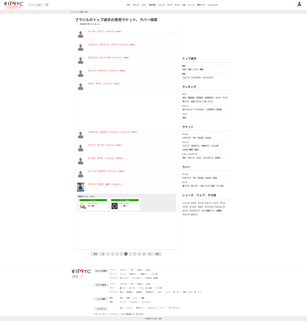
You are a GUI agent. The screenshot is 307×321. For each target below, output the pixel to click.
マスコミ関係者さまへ (128, 314)
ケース (222, 203)
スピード (191, 157)
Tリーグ (162, 308)
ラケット (136, 5)
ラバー (144, 5)
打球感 (217, 157)
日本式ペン (195, 146)
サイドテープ (194, 210)
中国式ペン (205, 146)
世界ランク (201, 5)
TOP (128, 5)
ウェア (169, 5)
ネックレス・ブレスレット (215, 207)
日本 (184, 69)
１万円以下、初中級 (213, 109)
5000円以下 (209, 97)
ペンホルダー (196, 77)
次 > (150, 253)
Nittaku (201, 137)
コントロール (208, 157)
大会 (183, 5)
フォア (218, 97)
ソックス (192, 207)
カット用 (215, 146)
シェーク (186, 77)
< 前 (102, 253)
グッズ (177, 5)
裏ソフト (186, 186)
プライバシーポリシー (101, 314)
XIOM (215, 178)
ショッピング (213, 5)
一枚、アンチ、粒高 (207, 186)
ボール (185, 210)
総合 (184, 97)
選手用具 (152, 5)
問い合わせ (140, 314)
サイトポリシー (115, 314)
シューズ (161, 5)
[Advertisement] (95, 111)
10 (144, 253)
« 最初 (94, 253)
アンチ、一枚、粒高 (145, 288)
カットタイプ (208, 77)
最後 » (158, 253)
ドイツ (195, 69)
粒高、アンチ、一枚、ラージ (202, 101)
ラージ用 (219, 186)
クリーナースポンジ (190, 214)
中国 (189, 69)
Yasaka (208, 137)
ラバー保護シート (208, 210)
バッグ (185, 207)
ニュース (191, 5)
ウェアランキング (174, 308)
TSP (194, 137)
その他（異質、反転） (191, 149)
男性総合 (191, 97)
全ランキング (188, 109)
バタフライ (187, 137)
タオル (200, 207)
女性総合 (199, 97)
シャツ (215, 203)
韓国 (201, 69)
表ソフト (186, 101)
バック (224, 97)
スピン (198, 157)
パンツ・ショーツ (204, 203)
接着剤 (218, 210)
